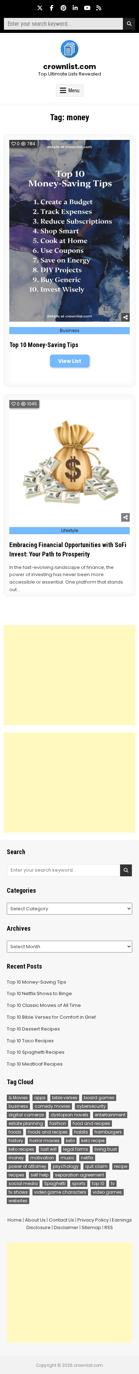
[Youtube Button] (87, 8)
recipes (16, 1175)
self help (39, 1175)
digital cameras (26, 1115)
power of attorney (27, 1166)
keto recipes (21, 1149)
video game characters (60, 1192)
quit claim (96, 1166)
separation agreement (79, 1175)
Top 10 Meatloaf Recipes (35, 1064)
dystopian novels (69, 1115)
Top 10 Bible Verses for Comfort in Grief (51, 1017)
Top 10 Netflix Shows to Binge (39, 993)
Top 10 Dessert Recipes (33, 1028)
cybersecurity (91, 1106)
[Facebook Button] (52, 8)
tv (113, 1183)
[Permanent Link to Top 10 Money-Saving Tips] (69, 231)
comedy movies (52, 1106)
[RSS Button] (99, 8)
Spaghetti (55, 1183)
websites (18, 1201)
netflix (87, 1158)
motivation (42, 1158)
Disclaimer (66, 1227)
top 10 (98, 1183)
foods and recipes (48, 1132)
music (67, 1158)
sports (79, 1183)
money (16, 1158)
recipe (120, 1166)
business (18, 1106)
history (16, 1140)
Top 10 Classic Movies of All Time (44, 1005)
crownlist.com (69, 67)
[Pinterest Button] (63, 8)
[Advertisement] (70, 675)
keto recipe (92, 1140)
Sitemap (91, 1227)
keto (70, 1140)
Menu (73, 90)
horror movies (45, 1140)
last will (49, 1149)
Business (69, 330)
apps (40, 1098)
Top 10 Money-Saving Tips (43, 345)
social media (23, 1183)
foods (15, 1132)
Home (14, 1220)
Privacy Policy (93, 1220)
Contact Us (61, 1220)
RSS (108, 1227)
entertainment (110, 1115)
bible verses (64, 1098)
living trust (105, 1149)
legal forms (75, 1149)
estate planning (26, 1123)
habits (81, 1132)
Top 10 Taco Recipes (30, 1040)
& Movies (18, 1098)
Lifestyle (69, 530)
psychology (66, 1166)
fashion (58, 1123)
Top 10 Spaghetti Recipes (36, 1052)
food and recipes (91, 1123)
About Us (35, 1220)
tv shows (18, 1192)
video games (107, 1192)
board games (99, 1098)
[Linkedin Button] (75, 8)
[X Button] (40, 8)
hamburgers (108, 1132)
